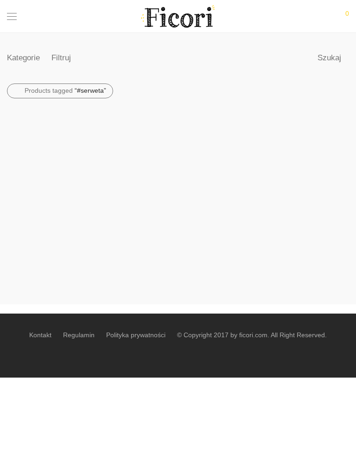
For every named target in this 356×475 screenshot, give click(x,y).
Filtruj (61, 57)
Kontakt (40, 335)
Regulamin (79, 335)
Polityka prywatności (135, 335)
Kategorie (23, 57)
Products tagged (65, 90)
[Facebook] (178, 355)
